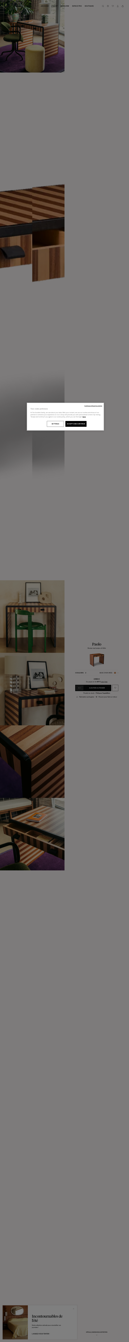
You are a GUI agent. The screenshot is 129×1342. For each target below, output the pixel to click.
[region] (65, 417)
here (84, 417)
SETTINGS (55, 424)
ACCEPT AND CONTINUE (76, 424)
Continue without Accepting (93, 406)
